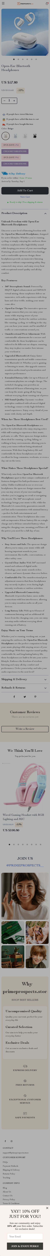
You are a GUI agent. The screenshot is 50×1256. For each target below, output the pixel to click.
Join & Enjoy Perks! (25, 1246)
